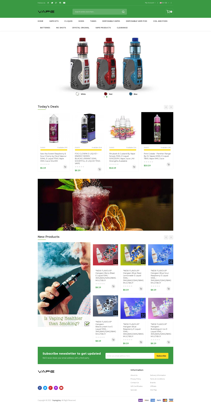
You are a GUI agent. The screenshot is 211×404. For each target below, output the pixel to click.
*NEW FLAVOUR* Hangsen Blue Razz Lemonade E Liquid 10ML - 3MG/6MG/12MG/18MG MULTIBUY (133, 276)
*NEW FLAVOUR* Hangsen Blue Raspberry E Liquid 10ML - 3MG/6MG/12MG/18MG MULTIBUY (133, 330)
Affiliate (153, 386)
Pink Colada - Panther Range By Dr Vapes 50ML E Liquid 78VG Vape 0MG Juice (157, 156)
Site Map (153, 390)
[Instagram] (60, 3)
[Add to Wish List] (67, 135)
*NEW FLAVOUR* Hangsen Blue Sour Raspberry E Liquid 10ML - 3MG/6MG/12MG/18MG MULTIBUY (161, 276)
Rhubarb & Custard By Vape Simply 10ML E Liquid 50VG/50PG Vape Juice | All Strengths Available (122, 157)
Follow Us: (42, 3)
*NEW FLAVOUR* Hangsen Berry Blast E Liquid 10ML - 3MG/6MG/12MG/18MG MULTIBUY (105, 275)
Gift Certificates (137, 386)
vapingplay (56, 400)
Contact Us (135, 382)
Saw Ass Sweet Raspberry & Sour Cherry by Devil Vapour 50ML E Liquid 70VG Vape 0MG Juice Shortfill (53, 157)
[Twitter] (52, 3)
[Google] (56, 3)
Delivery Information (158, 375)
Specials (134, 390)
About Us (134, 375)
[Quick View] (67, 131)
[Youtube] (64, 3)
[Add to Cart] (65, 167)
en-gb (164, 3)
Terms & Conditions (157, 379)
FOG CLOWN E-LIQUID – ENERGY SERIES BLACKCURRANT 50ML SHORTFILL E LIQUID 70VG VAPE (87, 158)
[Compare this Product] (67, 139)
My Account (149, 3)
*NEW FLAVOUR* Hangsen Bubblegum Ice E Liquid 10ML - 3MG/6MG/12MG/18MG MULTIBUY (161, 330)
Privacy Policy (136, 379)
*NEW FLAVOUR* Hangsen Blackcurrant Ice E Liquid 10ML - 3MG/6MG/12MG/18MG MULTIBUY (105, 328)
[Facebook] (48, 3)
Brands (153, 382)
